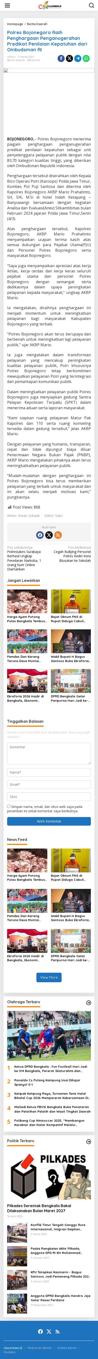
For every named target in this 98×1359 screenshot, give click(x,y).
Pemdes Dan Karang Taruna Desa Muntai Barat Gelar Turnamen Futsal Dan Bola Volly (25, 659)
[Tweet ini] (69, 58)
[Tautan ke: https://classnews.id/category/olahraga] (89, 1003)
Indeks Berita (67, 1348)
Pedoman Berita (40, 1348)
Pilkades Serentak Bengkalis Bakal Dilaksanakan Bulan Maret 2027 (39, 1208)
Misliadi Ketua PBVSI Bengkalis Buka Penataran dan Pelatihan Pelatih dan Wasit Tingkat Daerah (52, 1109)
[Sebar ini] (61, 58)
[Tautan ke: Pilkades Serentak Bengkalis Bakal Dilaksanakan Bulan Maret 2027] (49, 1175)
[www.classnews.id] (50, 5)
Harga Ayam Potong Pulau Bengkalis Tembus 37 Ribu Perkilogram (26, 619)
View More (49, 977)
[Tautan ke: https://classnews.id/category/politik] (89, 1142)
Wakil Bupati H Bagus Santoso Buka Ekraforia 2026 (70, 659)
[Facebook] (40, 535)
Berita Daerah (16, 60)
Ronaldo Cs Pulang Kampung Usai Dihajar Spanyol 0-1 (47, 1082)
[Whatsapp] (86, 58)
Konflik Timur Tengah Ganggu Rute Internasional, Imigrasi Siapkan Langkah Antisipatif (58, 1227)
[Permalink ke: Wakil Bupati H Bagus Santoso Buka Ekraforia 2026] (71, 641)
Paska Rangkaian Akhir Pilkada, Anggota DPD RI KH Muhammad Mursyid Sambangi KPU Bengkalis (57, 1251)
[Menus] (7, 5)
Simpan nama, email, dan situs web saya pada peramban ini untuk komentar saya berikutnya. (44, 808)
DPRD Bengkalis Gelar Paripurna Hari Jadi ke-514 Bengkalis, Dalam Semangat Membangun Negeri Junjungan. (69, 698)
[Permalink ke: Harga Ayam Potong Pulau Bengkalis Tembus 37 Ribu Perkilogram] (27, 601)
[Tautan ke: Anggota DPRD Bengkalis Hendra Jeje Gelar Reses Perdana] (17, 1303)
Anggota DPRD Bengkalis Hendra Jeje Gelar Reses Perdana (60, 1298)
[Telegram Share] (77, 58)
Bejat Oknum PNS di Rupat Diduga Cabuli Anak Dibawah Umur (67, 619)
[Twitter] (49, 535)
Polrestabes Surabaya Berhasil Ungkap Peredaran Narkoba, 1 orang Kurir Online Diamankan (24, 558)
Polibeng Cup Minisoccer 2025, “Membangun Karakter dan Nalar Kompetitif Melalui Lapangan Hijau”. (49, 1123)
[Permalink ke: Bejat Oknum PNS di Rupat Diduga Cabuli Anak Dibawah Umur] (71, 601)
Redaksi (9, 1352)
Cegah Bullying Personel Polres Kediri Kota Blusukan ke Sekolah (72, 554)
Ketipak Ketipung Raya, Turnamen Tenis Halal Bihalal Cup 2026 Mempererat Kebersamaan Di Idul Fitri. (51, 1096)
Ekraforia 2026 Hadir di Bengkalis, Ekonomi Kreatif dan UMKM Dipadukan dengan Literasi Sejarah (25, 698)
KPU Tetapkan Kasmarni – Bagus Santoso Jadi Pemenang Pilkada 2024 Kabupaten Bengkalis (60, 1274)
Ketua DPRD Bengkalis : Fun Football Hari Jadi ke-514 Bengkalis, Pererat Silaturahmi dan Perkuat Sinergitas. (50, 1069)
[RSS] (58, 535)
